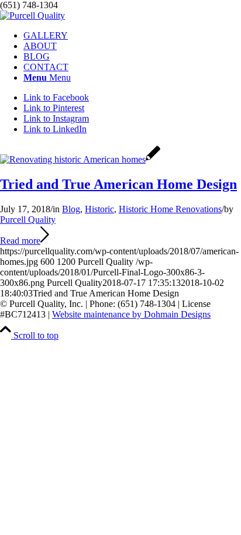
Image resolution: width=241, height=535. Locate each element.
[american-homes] (80, 159)
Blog (71, 209)
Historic (99, 209)
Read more (20, 241)
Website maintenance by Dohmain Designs (131, 314)
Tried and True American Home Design (118, 184)
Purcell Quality (28, 220)
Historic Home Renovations (170, 209)
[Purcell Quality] (32, 15)
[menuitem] (132, 35)
